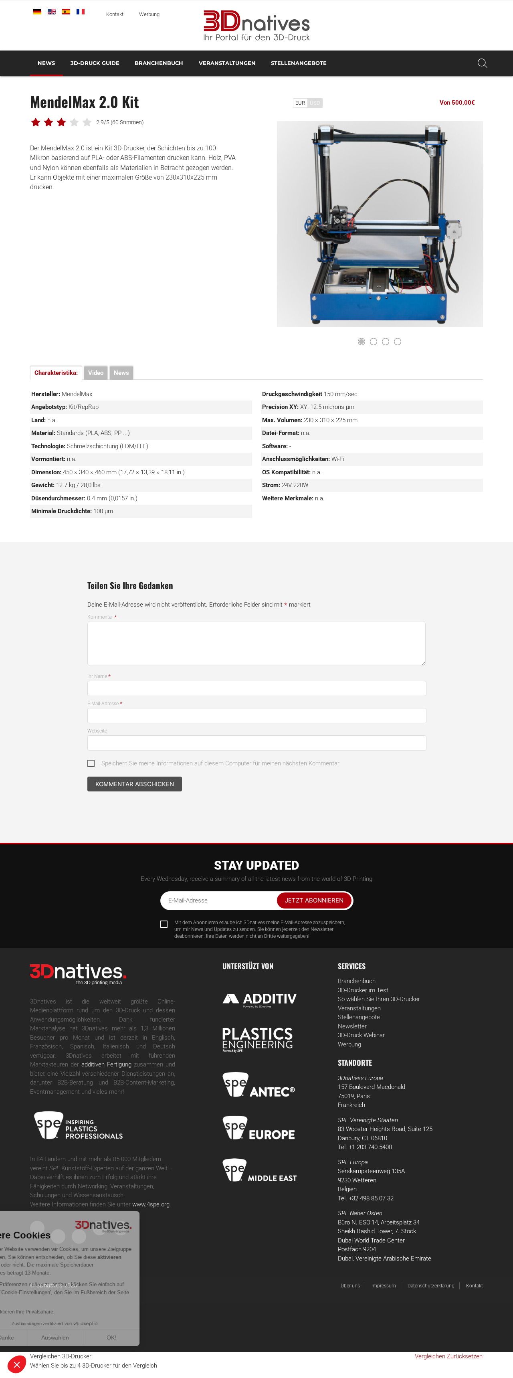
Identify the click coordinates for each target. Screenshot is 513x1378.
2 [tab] (373, 341)
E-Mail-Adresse (104, 703)
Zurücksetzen (465, 1356)
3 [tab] (385, 341)
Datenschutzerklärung (431, 1286)
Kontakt (114, 14)
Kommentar (102, 617)
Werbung (149, 14)
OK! (148, 1337)
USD (315, 103)
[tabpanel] (380, 224)
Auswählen (92, 1337)
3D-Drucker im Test (363, 990)
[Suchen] (482, 63)
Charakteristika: (56, 372)
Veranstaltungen (227, 63)
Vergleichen (430, 1356)
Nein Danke (36, 1337)
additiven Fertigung (106, 1064)
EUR (300, 103)
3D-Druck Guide (95, 63)
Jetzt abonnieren (314, 900)
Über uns (350, 1286)
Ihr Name (99, 676)
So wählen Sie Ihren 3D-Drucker (379, 999)
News (46, 63)
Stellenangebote (299, 63)
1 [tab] (361, 341)
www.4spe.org (151, 1204)
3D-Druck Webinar (361, 1035)
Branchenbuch (159, 63)
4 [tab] (397, 341)
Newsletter (352, 1026)
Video (95, 372)
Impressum (384, 1286)
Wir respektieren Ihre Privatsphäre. (53, 1312)
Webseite (97, 731)
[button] (16, 1364)
